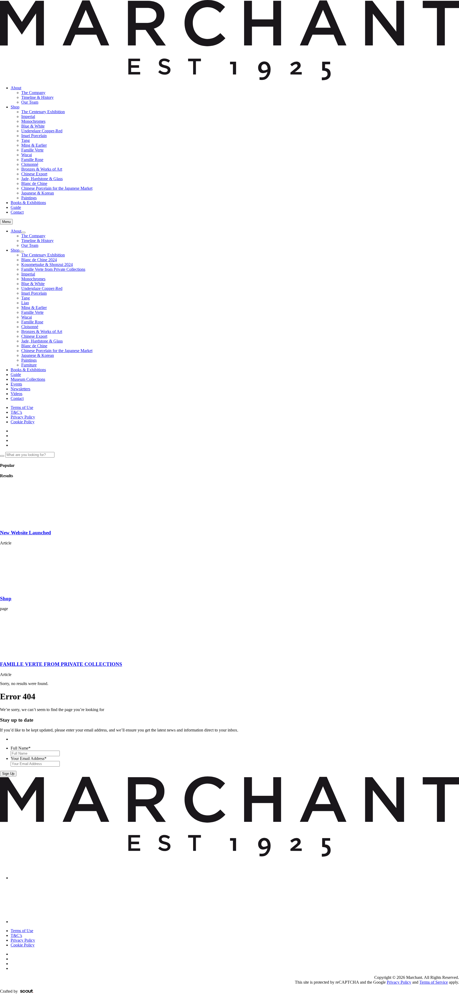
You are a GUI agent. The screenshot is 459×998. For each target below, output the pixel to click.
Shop (15, 107)
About (16, 88)
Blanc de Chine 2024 (39, 259)
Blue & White (33, 126)
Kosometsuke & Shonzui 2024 (47, 264)
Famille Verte (32, 150)
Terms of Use (22, 407)
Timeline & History (37, 97)
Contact (17, 212)
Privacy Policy (23, 417)
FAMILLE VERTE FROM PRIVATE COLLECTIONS (61, 664)
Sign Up (8, 774)
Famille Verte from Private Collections (53, 269)
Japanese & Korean (37, 193)
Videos (16, 393)
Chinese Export (34, 174)
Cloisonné (29, 164)
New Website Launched (25, 532)
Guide (16, 207)
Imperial (28, 116)
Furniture (29, 365)
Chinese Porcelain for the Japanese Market (56, 188)
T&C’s (16, 412)
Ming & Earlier (34, 145)
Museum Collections (28, 379)
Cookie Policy (23, 422)
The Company (33, 92)
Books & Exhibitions (28, 202)
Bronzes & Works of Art (41, 169)
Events (16, 384)
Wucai (26, 155)
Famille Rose (32, 159)
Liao (25, 303)
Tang (25, 140)
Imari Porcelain (34, 135)
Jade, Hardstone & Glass (42, 178)
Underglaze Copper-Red (41, 131)
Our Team (29, 102)
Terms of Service (433, 982)
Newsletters (20, 389)
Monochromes (33, 121)
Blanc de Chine (34, 183)
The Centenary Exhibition (43, 111)
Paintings (29, 198)
